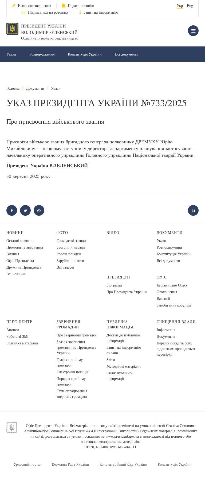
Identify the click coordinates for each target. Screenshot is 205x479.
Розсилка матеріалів (22, 342)
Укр (180, 5)
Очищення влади (176, 321)
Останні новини (19, 240)
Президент (119, 277)
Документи (35, 88)
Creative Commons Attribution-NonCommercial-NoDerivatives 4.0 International (109, 428)
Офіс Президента (20, 260)
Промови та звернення (24, 247)
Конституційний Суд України (123, 464)
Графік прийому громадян (70, 362)
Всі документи (127, 54)
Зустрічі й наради (71, 247)
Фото (62, 232)
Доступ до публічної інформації (123, 337)
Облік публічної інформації (120, 375)
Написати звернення (34, 5)
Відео (113, 232)
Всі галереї (65, 267)
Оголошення (167, 291)
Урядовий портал (27, 464)
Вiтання (12, 253)
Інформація (166, 329)
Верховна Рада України (70, 464)
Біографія (114, 285)
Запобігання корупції (174, 305)
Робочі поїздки (69, 253)
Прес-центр (19, 321)
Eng (190, 5)
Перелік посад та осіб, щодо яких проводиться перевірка (176, 348)
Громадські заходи (71, 240)
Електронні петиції (72, 371)
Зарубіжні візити (70, 260)
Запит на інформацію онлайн (124, 350)
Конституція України (85, 54)
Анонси (12, 329)
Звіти (111, 359)
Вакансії (163, 298)
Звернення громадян (69, 324)
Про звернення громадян (77, 334)
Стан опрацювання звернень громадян (72, 393)
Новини (15, 232)
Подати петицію (81, 5)
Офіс (162, 277)
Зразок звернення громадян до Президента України (76, 347)
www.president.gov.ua (122, 436)
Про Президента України (127, 291)
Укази (11, 54)
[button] (25, 210)
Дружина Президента (23, 267)
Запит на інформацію (101, 12)
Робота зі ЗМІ (17, 336)
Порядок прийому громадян (71, 381)
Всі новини (15, 273)
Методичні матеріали (124, 366)
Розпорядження (41, 54)
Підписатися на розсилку (48, 12)
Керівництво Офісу (172, 285)
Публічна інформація (120, 324)
